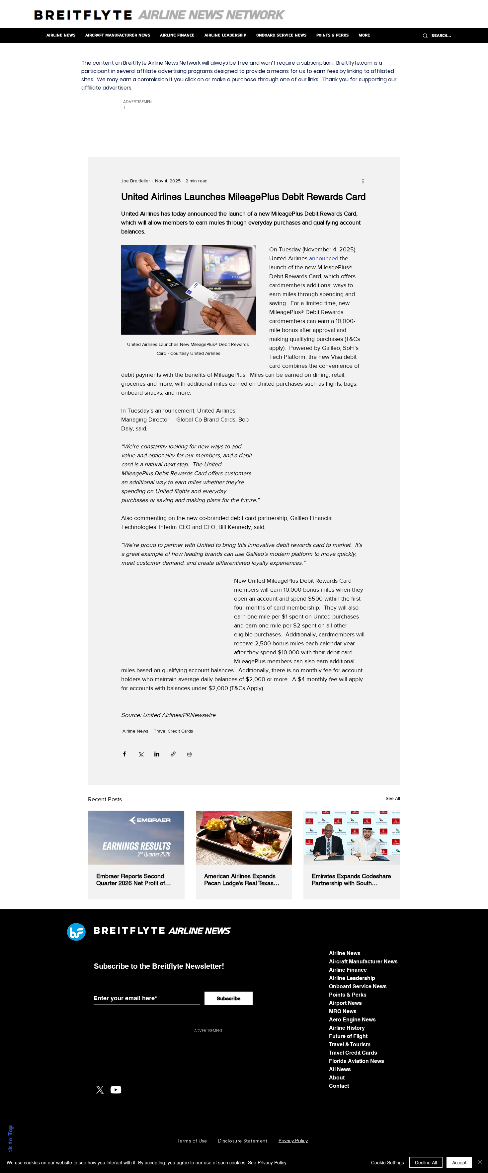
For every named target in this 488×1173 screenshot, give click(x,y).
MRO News (343, 1011)
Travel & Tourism (349, 1044)
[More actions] (363, 181)
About (337, 1078)
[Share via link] (173, 754)
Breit (111, 930)
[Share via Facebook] (124, 754)
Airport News (345, 1003)
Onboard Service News (358, 986)
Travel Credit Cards (173, 731)
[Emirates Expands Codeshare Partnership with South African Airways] (352, 838)
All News (340, 1069)
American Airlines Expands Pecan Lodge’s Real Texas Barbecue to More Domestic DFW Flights (241, 879)
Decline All (426, 1162)
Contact (339, 1086)
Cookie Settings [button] (387, 1162)
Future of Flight (348, 1036)
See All (393, 798)
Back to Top (10, 1143)
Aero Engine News (352, 1019)
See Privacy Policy (267, 1162)
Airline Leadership (352, 978)
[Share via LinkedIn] (157, 754)
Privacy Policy (293, 1140)
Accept (459, 1162)
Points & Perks (347, 995)
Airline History (347, 1028)
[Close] (480, 1162)
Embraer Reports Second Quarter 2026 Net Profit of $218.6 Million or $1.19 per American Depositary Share (133, 879)
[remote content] (317, 448)
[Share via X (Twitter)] (140, 754)
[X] (100, 1089)
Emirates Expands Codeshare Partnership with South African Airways (351, 879)
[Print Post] (189, 754)
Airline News (135, 731)
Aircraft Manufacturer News (363, 961)
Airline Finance (348, 970)
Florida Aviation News (356, 1061)
